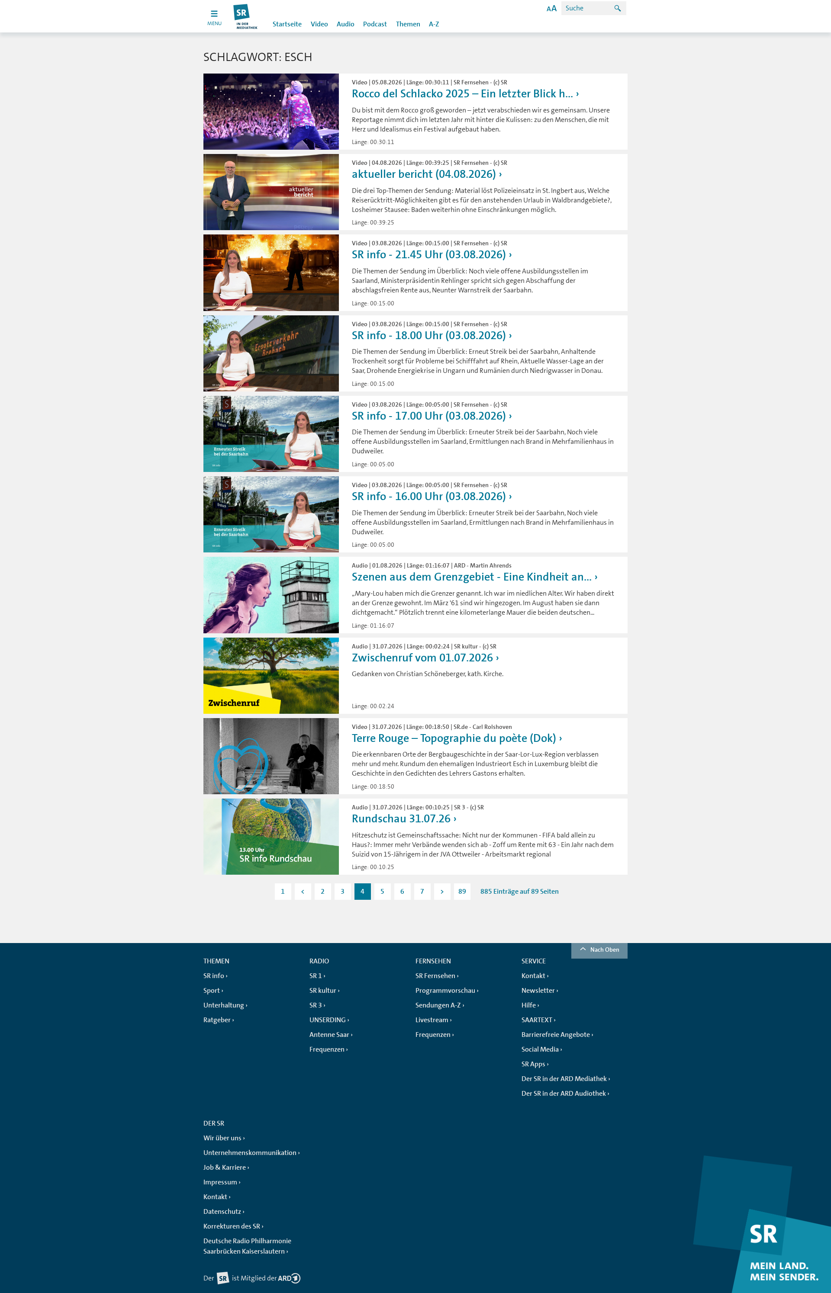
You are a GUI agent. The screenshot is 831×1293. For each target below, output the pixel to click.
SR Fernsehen (435, 976)
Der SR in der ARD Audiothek (564, 1093)
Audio (345, 24)
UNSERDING (327, 1020)
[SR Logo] (245, 16)
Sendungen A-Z (438, 1005)
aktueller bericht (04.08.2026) (424, 174)
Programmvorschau (445, 990)
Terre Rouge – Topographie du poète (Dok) (454, 738)
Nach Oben (604, 949)
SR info (213, 976)
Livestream (432, 1020)
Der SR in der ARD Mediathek (564, 1079)
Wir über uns (222, 1138)
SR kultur (322, 990)
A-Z (434, 24)
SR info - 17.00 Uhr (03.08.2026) (429, 416)
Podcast (375, 24)
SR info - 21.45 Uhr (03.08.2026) (429, 254)
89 (462, 891)
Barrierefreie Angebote (556, 1034)
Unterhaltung (223, 1005)
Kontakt (533, 976)
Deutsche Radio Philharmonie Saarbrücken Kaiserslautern (247, 1246)
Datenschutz (222, 1211)
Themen (408, 24)
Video (319, 24)
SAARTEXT (537, 1020)
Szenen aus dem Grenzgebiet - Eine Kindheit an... (472, 577)
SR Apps (533, 1064)
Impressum (220, 1182)
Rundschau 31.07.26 (401, 819)
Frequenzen (327, 1049)
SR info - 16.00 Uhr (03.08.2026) (429, 496)
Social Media (540, 1049)
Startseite (287, 24)
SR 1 (315, 976)
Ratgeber (217, 1020)
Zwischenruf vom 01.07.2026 (422, 658)
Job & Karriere (224, 1167)
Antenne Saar (329, 1034)
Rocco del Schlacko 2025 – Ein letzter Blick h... (462, 94)
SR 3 (315, 1005)
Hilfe (529, 1005)
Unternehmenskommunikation (249, 1153)
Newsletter (538, 990)
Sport (211, 990)
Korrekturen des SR (231, 1226)
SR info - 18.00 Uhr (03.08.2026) (429, 335)
